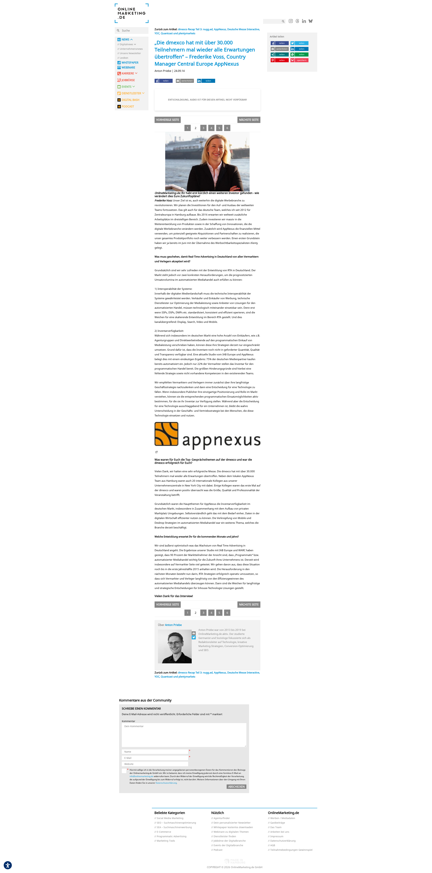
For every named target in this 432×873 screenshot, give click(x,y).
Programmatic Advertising (171, 836)
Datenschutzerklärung (166, 782)
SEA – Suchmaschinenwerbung (174, 827)
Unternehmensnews (131, 49)
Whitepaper (130, 62)
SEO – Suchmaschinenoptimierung (176, 822)
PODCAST (128, 106)
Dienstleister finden (225, 836)
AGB (272, 845)
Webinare (128, 67)
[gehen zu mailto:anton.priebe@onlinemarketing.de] (194, 633)
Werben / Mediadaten (282, 818)
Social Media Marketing (170, 818)
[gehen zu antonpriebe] (194, 637)
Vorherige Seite (167, 120)
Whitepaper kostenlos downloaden (233, 827)
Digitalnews (126, 44)
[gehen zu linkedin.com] (304, 22)
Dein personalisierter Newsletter (232, 822)
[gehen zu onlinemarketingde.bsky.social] (311, 22)
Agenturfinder (222, 818)
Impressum (276, 836)
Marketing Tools (166, 840)
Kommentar (128, 721)
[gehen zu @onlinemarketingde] (297, 22)
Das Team (275, 827)
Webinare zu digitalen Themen (231, 831)
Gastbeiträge (277, 822)
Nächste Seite (249, 120)
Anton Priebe (173, 625)
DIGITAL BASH (130, 100)
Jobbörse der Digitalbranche (230, 840)
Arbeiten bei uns (279, 831)
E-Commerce (164, 831)
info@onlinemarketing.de (141, 776)
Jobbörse (128, 80)
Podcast (218, 850)
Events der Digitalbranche (228, 845)
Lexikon (124, 58)
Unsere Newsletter (130, 53)
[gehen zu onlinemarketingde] (291, 22)
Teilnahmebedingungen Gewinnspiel (291, 850)
